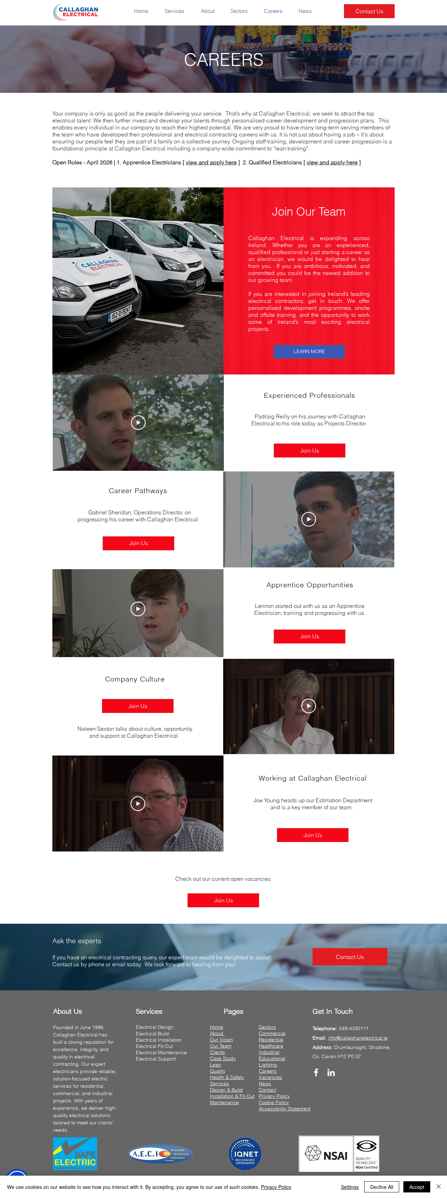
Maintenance (224, 1102)
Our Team (221, 1046)
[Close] (438, 1186)
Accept (416, 1186)
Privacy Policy (274, 1096)
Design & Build (226, 1090)
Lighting (268, 1065)
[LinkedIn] (331, 1072)
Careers (268, 1071)
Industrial (269, 1052)
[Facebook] (316, 1072)
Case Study (223, 1058)
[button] (350, 956)
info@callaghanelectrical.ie (358, 1038)
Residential (271, 1039)
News (265, 1083)
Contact (267, 1090)
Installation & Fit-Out (232, 1096)
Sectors (267, 1027)
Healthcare (271, 1046)
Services (219, 1083)
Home (216, 1027)
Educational (272, 1058)
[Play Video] (308, 706)
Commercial (272, 1033)
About (217, 1033)
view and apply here (211, 162)
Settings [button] (350, 1186)
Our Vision (221, 1039)
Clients (217, 1052)
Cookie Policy (274, 1102)
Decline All (381, 1186)
